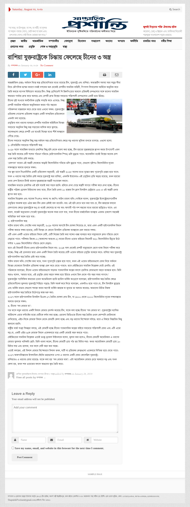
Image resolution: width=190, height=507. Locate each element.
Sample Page (95, 474)
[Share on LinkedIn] (50, 75)
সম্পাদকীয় (54, 41)
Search (176, 9)
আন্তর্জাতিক (37, 41)
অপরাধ (121, 41)
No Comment (46, 65)
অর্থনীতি (134, 41)
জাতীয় (24, 41)
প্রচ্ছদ (13, 41)
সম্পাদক (14, 65)
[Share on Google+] (38, 75)
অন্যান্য (109, 41)
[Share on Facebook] (14, 75)
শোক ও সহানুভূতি (48, 47)
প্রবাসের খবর (16, 47)
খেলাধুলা (68, 41)
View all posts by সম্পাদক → (31, 377)
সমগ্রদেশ (95, 41)
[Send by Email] (116, 75)
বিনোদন (82, 41)
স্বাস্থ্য (65, 47)
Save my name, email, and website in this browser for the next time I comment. (59, 448)
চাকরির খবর (149, 41)
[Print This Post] (104, 75)
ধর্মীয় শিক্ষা (166, 41)
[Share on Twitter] (26, 75)
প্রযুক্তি (32, 47)
